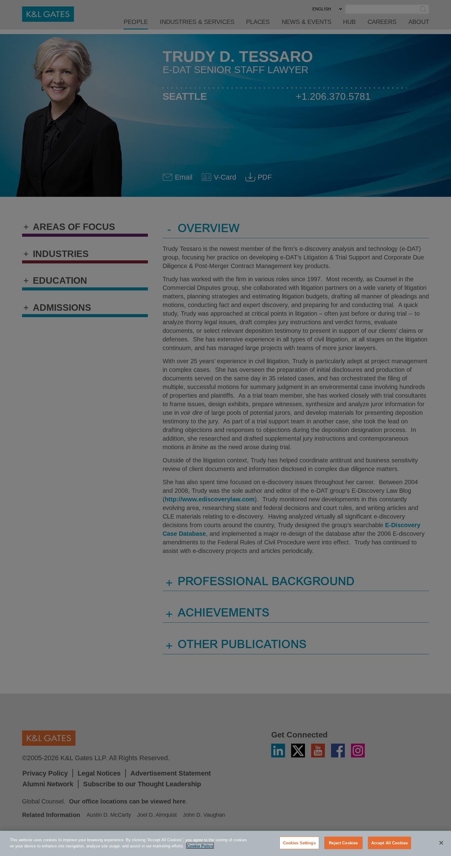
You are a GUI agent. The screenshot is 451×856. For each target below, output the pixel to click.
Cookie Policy (200, 845)
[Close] (441, 843)
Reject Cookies (343, 843)
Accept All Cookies (389, 843)
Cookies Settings (299, 843)
